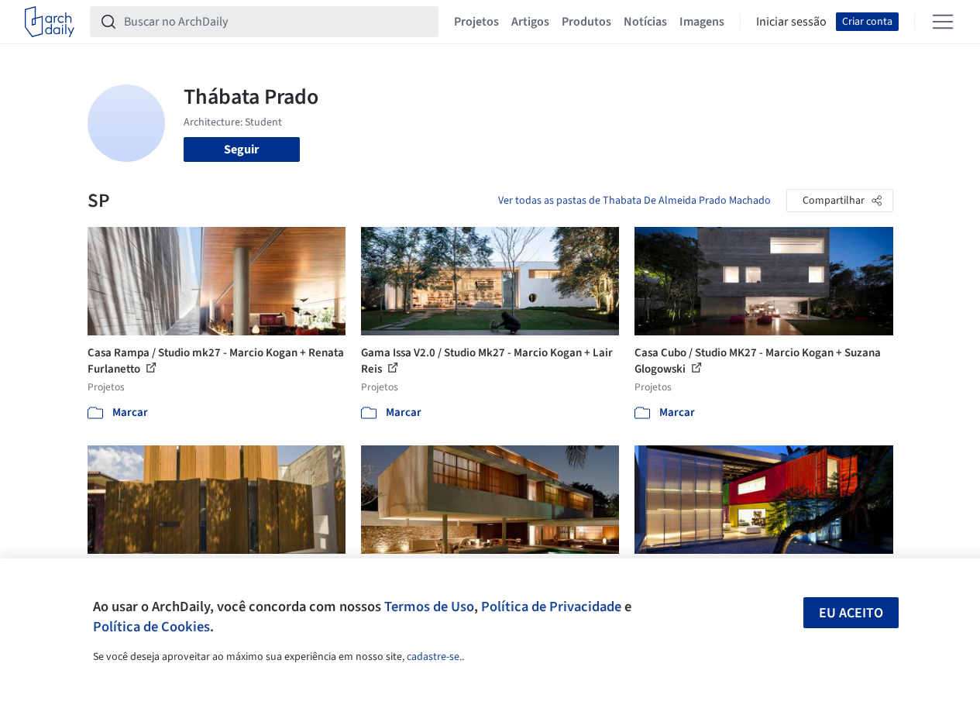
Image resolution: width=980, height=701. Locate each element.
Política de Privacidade (551, 606)
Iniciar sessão (791, 21)
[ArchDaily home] (49, 21)
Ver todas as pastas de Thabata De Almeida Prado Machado (634, 200)
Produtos (586, 21)
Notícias (645, 21)
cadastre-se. (434, 657)
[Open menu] (942, 21)
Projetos (476, 21)
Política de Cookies (151, 627)
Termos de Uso (429, 606)
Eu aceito (851, 613)
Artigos (530, 21)
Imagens (701, 21)
